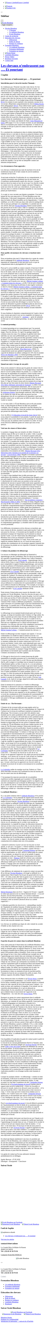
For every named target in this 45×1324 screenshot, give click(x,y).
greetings (25, 317)
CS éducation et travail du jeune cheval (24, 415)
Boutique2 (8, 1304)
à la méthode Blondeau (12, 1284)
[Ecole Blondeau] (7, 23)
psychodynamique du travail (15, 1103)
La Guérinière (5, 769)
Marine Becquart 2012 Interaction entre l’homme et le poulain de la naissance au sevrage (20, 453)
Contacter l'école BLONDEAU (11, 1255)
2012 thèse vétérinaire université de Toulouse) (16, 385)
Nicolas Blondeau (21, 206)
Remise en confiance (12, 1300)
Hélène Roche (39, 104)
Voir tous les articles (7, 1239)
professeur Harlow (9, 392)
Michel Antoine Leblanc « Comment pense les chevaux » (22, 282)
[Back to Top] (2, 1262)
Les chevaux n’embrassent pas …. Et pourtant (22, 67)
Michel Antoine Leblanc (9, 630)
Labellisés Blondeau (11, 1302)
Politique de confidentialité (9, 1319)
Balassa (16, 858)
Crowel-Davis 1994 (13, 455)
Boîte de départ (10, 1298)
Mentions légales (6, 1317)
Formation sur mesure (12, 1288)
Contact (3, 1276)
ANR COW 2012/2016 (13, 1046)
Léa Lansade (22, 560)
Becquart (38, 383)
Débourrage (9, 1296)
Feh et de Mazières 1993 (9, 355)
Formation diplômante (12, 1286)
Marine (32, 383)
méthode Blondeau (23, 260)
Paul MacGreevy (26, 349)
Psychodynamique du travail (20, 1084)
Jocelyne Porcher (31, 1045)
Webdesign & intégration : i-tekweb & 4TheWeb (17, 1321)
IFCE (2, 102)
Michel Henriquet (7, 892)
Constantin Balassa (29, 850)
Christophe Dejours (36, 1082)
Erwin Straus (32, 979)
